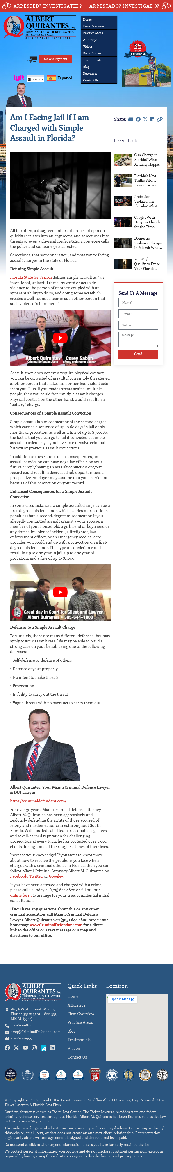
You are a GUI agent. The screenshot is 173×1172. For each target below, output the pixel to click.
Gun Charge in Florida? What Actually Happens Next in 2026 (148, 160)
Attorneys (90, 39)
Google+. (56, 876)
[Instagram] (34, 1048)
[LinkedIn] (152, 119)
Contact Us (90, 80)
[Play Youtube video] (60, 338)
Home (87, 19)
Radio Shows (92, 53)
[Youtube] (25, 1048)
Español (64, 78)
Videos (88, 46)
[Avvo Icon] (43, 1048)
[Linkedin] (52, 1048)
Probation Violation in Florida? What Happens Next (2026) (145, 201)
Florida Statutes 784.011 (31, 277)
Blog (86, 67)
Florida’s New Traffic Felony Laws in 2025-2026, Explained (147, 181)
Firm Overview (93, 26)
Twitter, (36, 876)
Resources (90, 73)
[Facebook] (138, 119)
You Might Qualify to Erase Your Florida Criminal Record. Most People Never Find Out (148, 264)
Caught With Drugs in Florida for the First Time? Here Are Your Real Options (147, 222)
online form (21, 895)
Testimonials (92, 60)
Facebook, (19, 876)
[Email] (130, 119)
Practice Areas (93, 33)
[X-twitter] (16, 1048)
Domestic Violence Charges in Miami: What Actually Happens (148, 243)
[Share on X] (145, 119)
